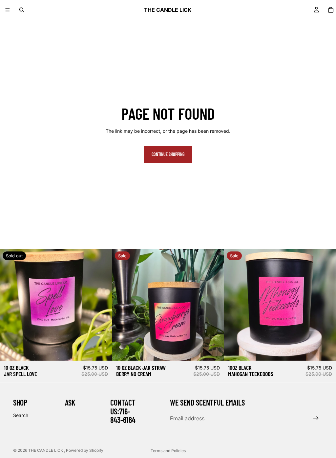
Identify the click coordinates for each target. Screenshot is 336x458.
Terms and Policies (168, 450)
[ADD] (214, 350)
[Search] (21, 10)
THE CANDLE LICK (46, 450)
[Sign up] (316, 418)
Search (20, 415)
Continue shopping (168, 154)
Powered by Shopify (84, 450)
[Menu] (7, 9)
